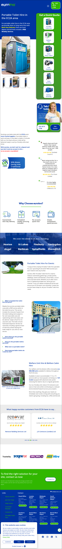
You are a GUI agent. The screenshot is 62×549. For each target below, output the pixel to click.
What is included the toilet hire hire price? (12, 301)
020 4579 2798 (55, 5)
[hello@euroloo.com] (51, 491)
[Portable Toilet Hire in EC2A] (12, 273)
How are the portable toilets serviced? (13, 342)
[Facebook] (43, 537)
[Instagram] (47, 537)
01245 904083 (22, 505)
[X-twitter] (56, 537)
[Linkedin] (52, 537)
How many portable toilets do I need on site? (13, 351)
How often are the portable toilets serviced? (12, 337)
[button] (48, 5)
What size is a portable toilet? (15, 347)
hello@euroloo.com (56, 491)
